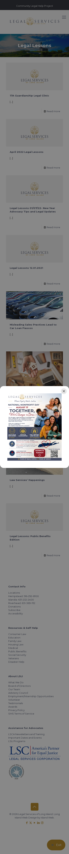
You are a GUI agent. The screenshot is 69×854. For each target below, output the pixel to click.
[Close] (64, 391)
